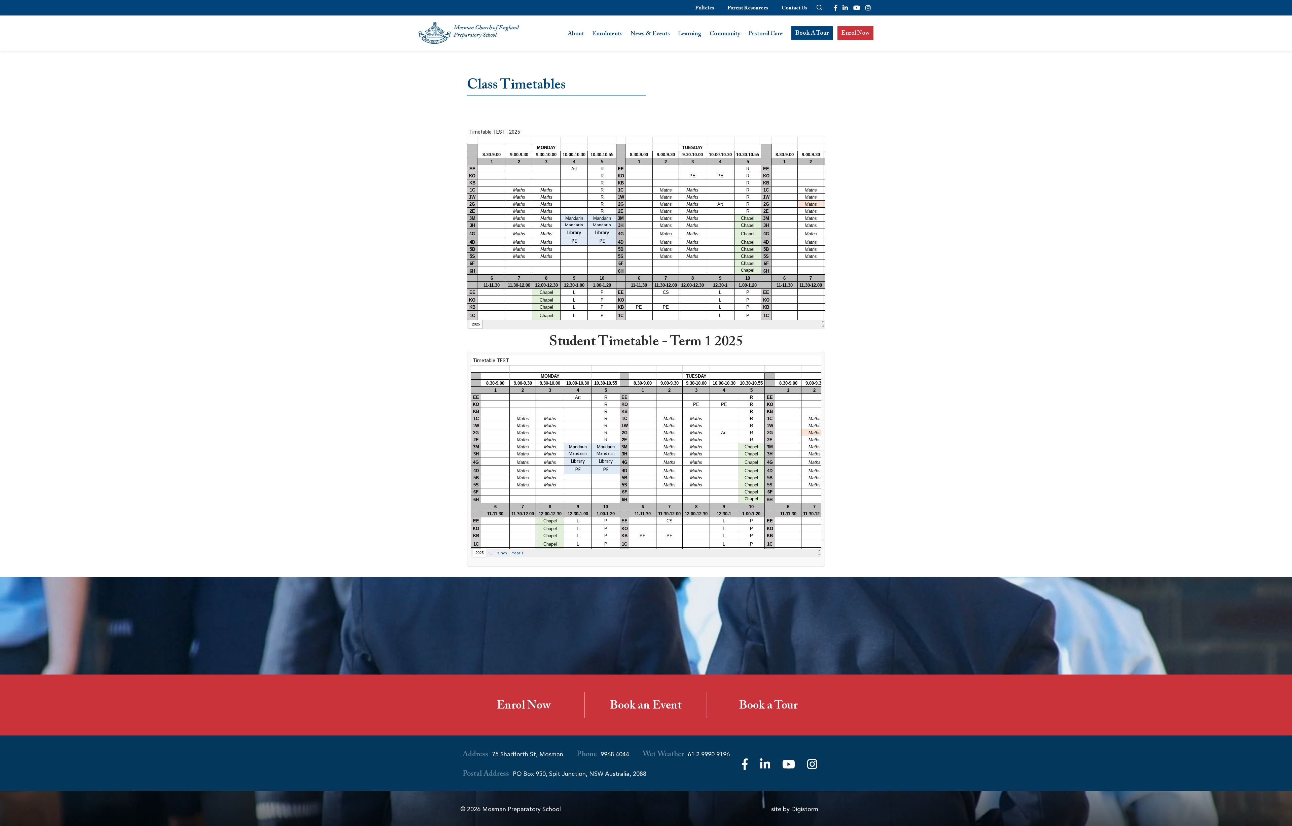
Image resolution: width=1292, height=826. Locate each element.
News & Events (650, 34)
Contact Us (794, 8)
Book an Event (646, 707)
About (576, 34)
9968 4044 (615, 754)
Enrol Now (855, 34)
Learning (690, 34)
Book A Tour (812, 34)
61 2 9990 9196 (709, 754)
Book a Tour (768, 707)
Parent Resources (747, 8)
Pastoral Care (765, 34)
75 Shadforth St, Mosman (527, 754)
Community (725, 34)
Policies (704, 8)
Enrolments (607, 34)
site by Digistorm (794, 809)
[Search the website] (819, 7)
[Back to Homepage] (469, 33)
